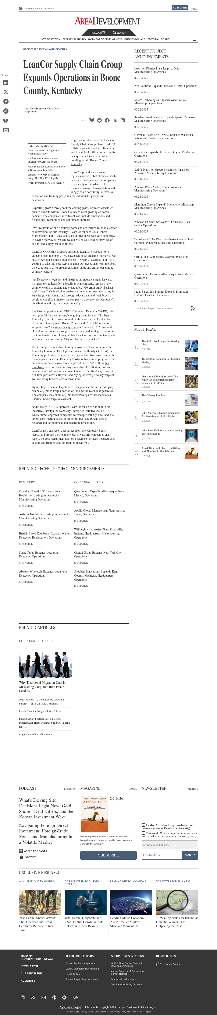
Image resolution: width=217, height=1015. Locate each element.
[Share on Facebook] (7, 102)
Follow (96, 32)
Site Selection (73, 974)
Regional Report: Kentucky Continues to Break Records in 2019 (47, 168)
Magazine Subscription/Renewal (37, 958)
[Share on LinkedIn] (7, 82)
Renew (193, 8)
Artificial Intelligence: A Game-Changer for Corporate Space (43, 160)
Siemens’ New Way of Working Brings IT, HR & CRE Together (44, 176)
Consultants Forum (32, 8)
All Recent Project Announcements (154, 308)
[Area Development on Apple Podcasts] (54, 998)
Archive (193, 788)
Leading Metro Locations (123, 979)
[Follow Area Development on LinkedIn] (23, 998)
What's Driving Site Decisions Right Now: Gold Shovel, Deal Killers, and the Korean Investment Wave (46, 808)
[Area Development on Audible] (75, 998)
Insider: (168, 827)
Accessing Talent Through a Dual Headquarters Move (44, 152)
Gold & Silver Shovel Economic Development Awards (127, 964)
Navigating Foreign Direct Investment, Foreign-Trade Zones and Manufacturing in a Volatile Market (45, 833)
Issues (133, 788)
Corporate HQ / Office (92, 482)
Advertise (49, 8)
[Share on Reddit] (7, 111)
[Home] (44, 998)
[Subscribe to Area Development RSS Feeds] (33, 998)
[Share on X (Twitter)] (7, 92)
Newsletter (29, 966)
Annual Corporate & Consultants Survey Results (127, 972)
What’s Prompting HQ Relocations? (46, 182)
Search (121, 32)
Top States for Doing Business (126, 984)
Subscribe (180, 7)
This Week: (170, 835)
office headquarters (66, 327)
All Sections (194, 39)
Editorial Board (158, 39)
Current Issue (31, 973)
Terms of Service (138, 1012)
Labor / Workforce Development (82, 968)
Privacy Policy (120, 1012)
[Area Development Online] (71, 1007)
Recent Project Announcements (45, 49)
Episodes (69, 788)
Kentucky (76, 164)
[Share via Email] (7, 130)
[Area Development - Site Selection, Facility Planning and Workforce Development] (108, 21)
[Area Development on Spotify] (65, 998)
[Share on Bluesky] (7, 121)
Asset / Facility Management (80, 963)
